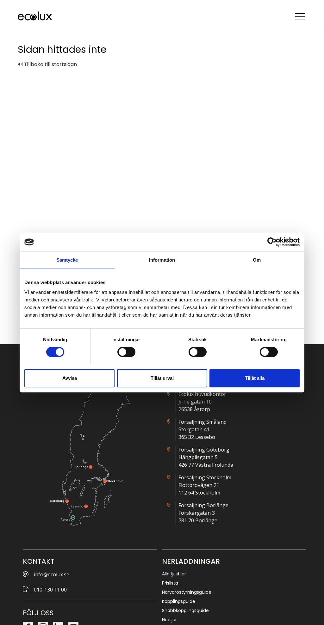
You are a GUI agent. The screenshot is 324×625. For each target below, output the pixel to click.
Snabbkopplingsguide (185, 610)
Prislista (170, 583)
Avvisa (69, 378)
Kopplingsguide (178, 601)
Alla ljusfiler (174, 574)
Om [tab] (257, 260)
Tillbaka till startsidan (50, 64)
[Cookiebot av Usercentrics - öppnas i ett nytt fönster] (272, 242)
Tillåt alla (255, 378)
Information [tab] (162, 260)
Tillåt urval (162, 378)
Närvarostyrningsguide (186, 592)
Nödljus (170, 619)
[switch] (126, 352)
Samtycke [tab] (67, 260)
